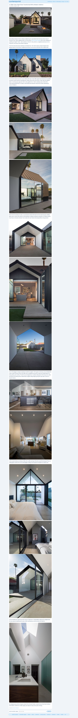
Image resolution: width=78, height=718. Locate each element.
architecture (50, 1)
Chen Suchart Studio (36, 40)
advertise (37, 714)
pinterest (48, 714)
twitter (58, 714)
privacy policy (43, 714)
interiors (54, 1)
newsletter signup (23, 714)
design (63, 1)
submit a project (15, 714)
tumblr (62, 714)
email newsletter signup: (13, 711)
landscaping (58, 1)
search (29, 714)
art (65, 1)
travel (67, 1)
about (33, 714)
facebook (53, 714)
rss (65, 714)
